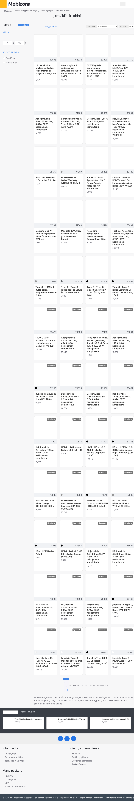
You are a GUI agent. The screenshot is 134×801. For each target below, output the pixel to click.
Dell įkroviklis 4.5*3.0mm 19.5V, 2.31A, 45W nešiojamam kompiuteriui (70, 399)
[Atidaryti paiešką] (122, 4)
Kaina (6, 32)
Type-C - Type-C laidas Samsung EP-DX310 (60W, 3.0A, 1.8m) (97, 291)
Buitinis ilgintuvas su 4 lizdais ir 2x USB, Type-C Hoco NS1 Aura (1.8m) (71, 122)
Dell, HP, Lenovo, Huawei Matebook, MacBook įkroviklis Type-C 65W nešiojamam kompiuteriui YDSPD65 (121, 126)
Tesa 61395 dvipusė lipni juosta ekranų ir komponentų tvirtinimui (29, 719)
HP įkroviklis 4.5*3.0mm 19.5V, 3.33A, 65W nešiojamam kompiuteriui (121, 556)
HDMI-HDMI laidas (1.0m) (44, 552)
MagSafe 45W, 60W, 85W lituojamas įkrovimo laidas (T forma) (71, 235)
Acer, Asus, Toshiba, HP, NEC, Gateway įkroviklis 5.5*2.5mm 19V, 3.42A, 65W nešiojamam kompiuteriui (97, 344)
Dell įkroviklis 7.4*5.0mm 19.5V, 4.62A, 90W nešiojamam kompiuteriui (44, 452)
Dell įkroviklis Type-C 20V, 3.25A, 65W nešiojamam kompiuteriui (97, 122)
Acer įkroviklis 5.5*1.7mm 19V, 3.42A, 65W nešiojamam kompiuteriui (120, 71)
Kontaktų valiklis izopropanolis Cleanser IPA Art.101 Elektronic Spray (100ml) (116, 719)
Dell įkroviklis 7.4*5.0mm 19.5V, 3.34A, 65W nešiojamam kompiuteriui (121, 399)
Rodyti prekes (11, 52)
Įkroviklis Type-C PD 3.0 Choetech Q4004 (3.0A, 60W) (97, 661)
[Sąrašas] (38, 26)
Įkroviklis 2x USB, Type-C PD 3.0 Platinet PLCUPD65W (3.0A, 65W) (46, 662)
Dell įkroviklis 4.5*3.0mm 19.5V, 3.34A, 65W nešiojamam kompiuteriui (96, 399)
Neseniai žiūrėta (10, 711)
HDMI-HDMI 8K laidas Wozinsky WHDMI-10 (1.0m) (121, 503)
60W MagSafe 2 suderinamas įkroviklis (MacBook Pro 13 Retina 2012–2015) (71, 71)
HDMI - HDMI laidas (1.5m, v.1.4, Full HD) (45, 179)
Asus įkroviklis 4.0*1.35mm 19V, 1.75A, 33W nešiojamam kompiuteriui (121, 343)
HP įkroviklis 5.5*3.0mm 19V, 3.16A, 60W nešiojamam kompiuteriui (69, 610)
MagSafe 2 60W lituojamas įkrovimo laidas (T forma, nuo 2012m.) (45, 235)
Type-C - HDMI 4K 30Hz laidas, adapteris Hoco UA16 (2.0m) (46, 291)
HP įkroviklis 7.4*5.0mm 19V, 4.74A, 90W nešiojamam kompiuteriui (95, 610)
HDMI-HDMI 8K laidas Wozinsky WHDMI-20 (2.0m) (70, 180)
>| (67, 690)
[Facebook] (60, 738)
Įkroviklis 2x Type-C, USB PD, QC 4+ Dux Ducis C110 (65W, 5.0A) (122, 608)
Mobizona (8, 11)
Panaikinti (24, 25)
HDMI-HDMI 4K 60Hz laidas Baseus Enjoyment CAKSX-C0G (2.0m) (71, 504)
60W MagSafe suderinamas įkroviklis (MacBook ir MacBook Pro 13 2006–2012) (97, 71)
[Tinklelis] (35, 26)
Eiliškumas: (92, 26)
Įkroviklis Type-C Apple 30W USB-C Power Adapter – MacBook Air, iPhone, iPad (96, 183)
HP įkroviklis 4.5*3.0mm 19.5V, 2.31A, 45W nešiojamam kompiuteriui (96, 556)
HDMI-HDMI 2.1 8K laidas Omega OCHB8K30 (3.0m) (44, 503)
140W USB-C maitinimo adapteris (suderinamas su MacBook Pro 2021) (45, 341)
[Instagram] (67, 738)
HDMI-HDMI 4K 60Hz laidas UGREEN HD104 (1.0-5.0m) (97, 503)
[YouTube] (73, 738)
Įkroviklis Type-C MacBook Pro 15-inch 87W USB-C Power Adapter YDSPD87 (72, 662)
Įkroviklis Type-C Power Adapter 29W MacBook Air (122, 661)
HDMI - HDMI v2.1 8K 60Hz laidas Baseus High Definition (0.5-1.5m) (122, 451)
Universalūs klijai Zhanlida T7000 (71, 719)
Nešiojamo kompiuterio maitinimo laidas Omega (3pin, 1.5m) (96, 235)
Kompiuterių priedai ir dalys (26, 11)
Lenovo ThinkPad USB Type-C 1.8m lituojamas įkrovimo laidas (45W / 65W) (122, 181)
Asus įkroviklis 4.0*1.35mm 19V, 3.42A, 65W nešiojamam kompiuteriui (44, 124)
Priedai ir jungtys (46, 11)
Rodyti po (123, 26)
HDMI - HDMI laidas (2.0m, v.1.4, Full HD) (71, 448)
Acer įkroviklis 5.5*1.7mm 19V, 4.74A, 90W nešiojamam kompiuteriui (69, 343)
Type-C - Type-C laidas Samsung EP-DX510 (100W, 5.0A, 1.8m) (122, 291)
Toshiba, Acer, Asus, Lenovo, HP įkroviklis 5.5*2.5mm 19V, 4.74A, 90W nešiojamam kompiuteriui (122, 238)
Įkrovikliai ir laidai (62, 11)
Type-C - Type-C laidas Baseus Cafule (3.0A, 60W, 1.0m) (71, 290)
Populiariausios (28, 711)
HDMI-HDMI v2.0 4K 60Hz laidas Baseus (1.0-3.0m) (71, 554)
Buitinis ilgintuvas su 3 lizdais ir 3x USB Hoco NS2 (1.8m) (45, 396)
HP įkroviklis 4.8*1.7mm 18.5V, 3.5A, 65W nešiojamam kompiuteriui (44, 610)
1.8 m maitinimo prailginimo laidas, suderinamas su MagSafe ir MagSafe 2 (45, 71)
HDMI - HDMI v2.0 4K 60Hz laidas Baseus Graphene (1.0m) (96, 451)
